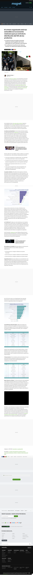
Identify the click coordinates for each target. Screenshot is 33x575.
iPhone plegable (17, 510)
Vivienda (10, 7)
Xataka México (4, 567)
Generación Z (14, 23)
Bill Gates (4, 23)
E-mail (15, 49)
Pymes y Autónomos (9, 561)
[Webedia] (31, 0)
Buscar (30, 544)
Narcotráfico (25, 456)
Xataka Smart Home (4, 555)
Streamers (6, 7)
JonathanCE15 (20, 449)
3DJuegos (9, 551)
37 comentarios (8, 49)
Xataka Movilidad (25, 535)
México (15, 456)
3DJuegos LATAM (10, 567)
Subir (29, 547)
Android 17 (22, 510)
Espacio (24, 533)
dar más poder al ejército (18, 123)
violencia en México (13, 78)
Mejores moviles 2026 (11, 510)
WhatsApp (5, 522)
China (3, 538)
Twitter (29, 7)
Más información (5, 574)
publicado (16, 132)
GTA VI (25, 23)
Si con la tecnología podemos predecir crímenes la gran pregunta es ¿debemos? (20, 241)
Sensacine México (16, 567)
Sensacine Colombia (15, 569)
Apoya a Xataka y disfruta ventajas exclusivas (16, 526)
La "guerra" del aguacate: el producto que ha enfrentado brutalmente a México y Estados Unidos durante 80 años (16, 453)
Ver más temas (4, 540)
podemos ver (12, 232)
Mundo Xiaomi (4, 556)
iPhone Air (22, 23)
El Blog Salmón (10, 559)
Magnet (16, 3)
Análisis (13, 533)
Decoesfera (3, 560)
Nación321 (15, 449)
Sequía (7, 23)
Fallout (10, 23)
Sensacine (15, 551)
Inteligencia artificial (25, 536)
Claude (26, 510)
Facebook (31, 7)
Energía (13, 535)
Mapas (2, 7)
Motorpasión (27, 551)
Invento (18, 23)
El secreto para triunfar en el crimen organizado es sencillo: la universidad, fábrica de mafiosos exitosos (21, 149)
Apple (3, 536)
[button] (10, 75)
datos (14, 124)
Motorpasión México (27, 567)
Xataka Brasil (3, 568)
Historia (13, 7)
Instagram (12, 522)
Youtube (10, 522)
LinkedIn (19, 522)
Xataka (3, 551)
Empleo (13, 538)
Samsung (13, 536)
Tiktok (20, 522)
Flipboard (14, 49)
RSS (15, 522)
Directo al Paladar (22, 551)
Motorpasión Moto (28, 552)
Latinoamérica (20, 456)
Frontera (30, 23)
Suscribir (15, 516)
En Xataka (16, 239)
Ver (17, 479)
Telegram (14, 522)
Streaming (3, 533)
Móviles (3, 535)
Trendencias (3, 559)
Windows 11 (24, 538)
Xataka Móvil (3, 552)
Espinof (15, 552)
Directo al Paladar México (22, 567)
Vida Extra (9, 552)
